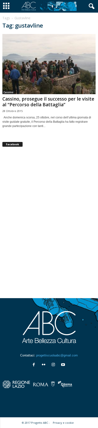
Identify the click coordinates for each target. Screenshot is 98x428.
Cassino (8, 92)
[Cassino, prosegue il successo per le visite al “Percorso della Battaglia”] (49, 64)
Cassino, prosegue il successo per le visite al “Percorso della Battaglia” (48, 102)
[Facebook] (35, 365)
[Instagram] (54, 365)
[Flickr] (44, 365)
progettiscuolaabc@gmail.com (57, 355)
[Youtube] (63, 365)
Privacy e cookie (63, 422)
